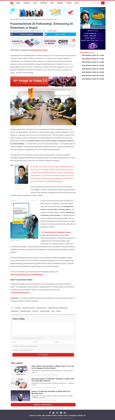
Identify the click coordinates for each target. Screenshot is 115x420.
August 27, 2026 (46, 375)
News (18, 3)
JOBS (43, 415)
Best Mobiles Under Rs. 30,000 (93, 65)
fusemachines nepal (25, 311)
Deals (77, 3)
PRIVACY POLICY (63, 415)
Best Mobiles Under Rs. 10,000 (93, 55)
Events (68, 3)
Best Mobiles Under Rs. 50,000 (93, 75)
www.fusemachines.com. (21, 292)
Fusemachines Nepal (39, 50)
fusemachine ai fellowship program (57, 307)
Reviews (60, 3)
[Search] (102, 2)
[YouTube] (53, 412)
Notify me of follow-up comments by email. (25, 346)
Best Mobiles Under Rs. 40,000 (93, 72)
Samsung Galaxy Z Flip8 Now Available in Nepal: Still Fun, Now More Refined (52, 380)
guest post (35, 311)
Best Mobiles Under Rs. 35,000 (93, 69)
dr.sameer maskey (41, 307)
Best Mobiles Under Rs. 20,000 (93, 62)
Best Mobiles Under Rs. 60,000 (93, 79)
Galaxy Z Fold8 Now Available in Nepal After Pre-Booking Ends (51, 392)
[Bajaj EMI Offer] (92, 28)
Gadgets (27, 3)
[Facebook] (50, 412)
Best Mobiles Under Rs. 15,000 (93, 59)
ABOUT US (33, 415)
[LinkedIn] (65, 412)
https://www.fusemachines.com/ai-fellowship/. (26, 274)
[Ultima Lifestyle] (92, 49)
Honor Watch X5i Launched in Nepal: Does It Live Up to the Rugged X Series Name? (52, 367)
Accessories (55, 375)
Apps (52, 3)
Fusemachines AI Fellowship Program (57, 232)
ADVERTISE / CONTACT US (77, 415)
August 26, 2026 (47, 387)
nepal (53, 311)
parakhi (58, 311)
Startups (43, 3)
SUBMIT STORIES (51, 415)
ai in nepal (18, 307)
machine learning (45, 311)
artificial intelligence (28, 307)
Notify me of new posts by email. (23, 350)
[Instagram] (57, 412)
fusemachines (14, 311)
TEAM (39, 415)
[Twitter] (61, 412)
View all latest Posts (43, 405)
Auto (35, 3)
